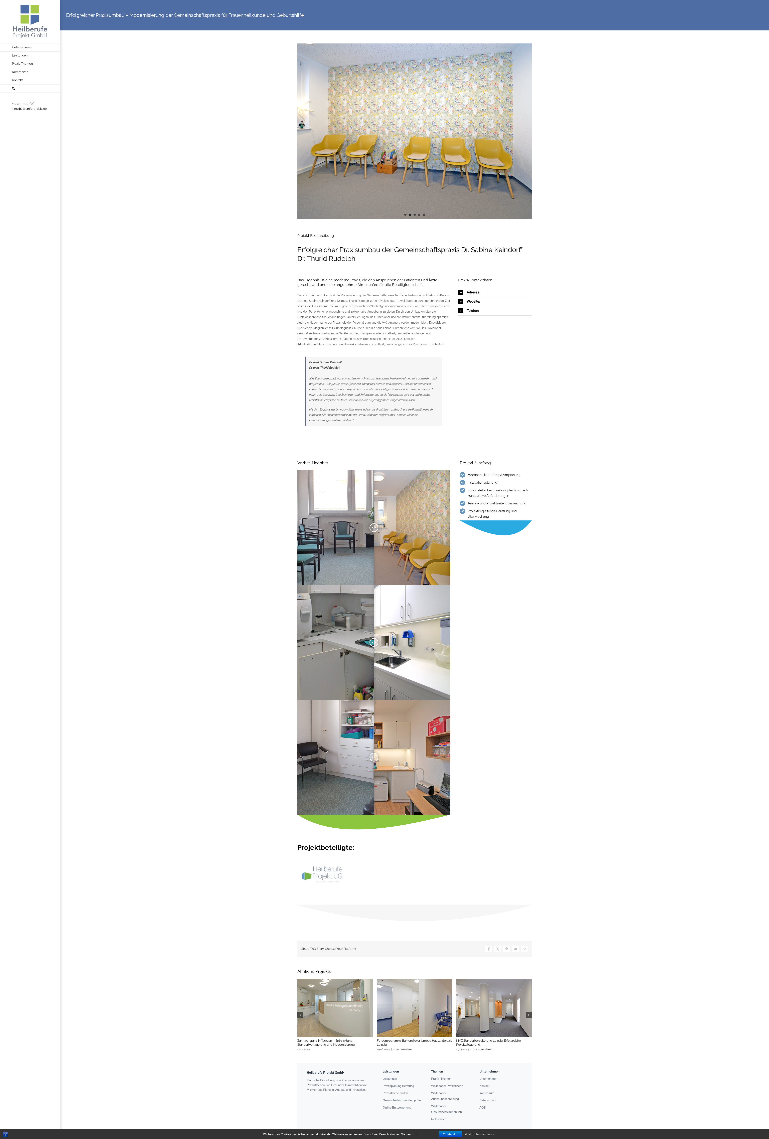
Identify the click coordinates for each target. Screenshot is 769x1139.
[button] (30, 89)
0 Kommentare (403, 1049)
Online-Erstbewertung (397, 1107)
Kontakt (484, 1086)
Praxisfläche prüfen (395, 1093)
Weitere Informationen (480, 1134)
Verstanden (450, 1134)
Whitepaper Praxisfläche (447, 1086)
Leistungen (390, 1078)
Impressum (486, 1093)
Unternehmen (488, 1078)
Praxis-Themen (441, 1078)
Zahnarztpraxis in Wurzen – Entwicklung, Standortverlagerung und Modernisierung (326, 1042)
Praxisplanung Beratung (398, 1086)
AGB (482, 1107)
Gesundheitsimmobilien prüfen (402, 1100)
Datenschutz (487, 1100)
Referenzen (438, 1119)
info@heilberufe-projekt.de (29, 108)
